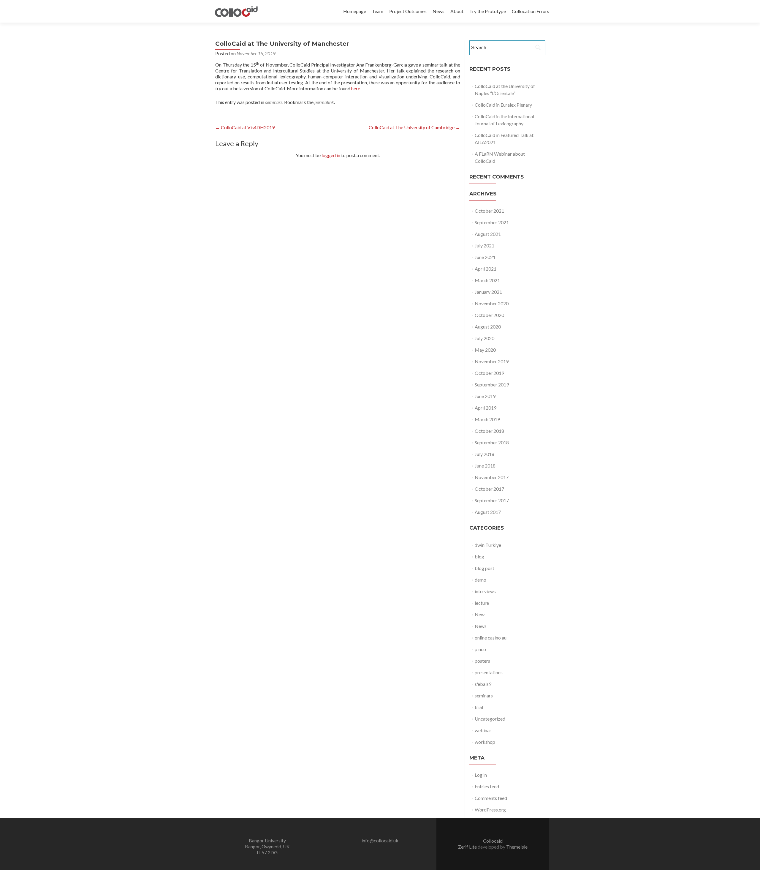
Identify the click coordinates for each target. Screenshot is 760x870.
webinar (483, 730)
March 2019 (487, 419)
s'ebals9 (483, 684)
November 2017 (492, 477)
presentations (489, 672)
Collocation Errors (530, 11)
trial (479, 707)
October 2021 (489, 211)
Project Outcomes (408, 11)
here (355, 88)
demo (480, 579)
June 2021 (485, 257)
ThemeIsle (517, 847)
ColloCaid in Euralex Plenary (503, 105)
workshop (485, 742)
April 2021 (485, 268)
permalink (324, 102)
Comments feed (491, 798)
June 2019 (485, 396)
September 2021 (492, 222)
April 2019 (485, 407)
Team (377, 11)
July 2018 (484, 454)
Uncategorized (490, 718)
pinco (480, 649)
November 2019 (492, 361)
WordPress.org (490, 809)
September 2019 (492, 384)
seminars (273, 102)
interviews (485, 591)
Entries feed (487, 786)
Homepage (354, 11)
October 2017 (489, 489)
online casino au (490, 637)
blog (479, 556)
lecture (482, 603)
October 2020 (489, 315)
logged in (331, 155)
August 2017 (488, 512)
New (479, 614)
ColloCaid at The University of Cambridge (414, 127)
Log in (481, 775)
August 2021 (488, 234)
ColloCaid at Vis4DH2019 (245, 127)
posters (482, 661)
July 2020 (484, 338)
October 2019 (489, 373)
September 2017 (492, 500)
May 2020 (485, 350)
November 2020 (492, 303)
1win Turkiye (488, 545)
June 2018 (485, 465)
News (438, 11)
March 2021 (487, 280)
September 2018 (492, 442)
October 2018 (489, 431)
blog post (484, 568)
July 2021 (484, 245)
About (456, 11)
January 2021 (488, 292)
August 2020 (488, 326)
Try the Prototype (487, 11)
